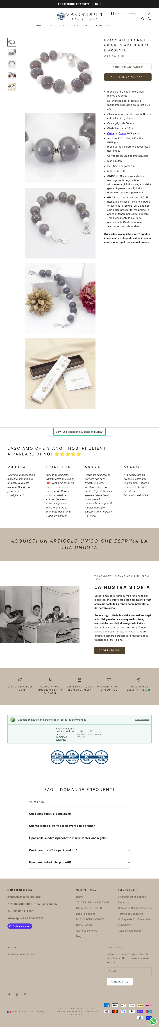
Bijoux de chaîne (85, 913)
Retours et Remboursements (135, 908)
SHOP (48, 25)
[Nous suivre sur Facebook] (9, 994)
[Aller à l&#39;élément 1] (11, 42)
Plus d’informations (142, 720)
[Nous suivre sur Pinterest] (25, 994)
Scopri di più (109, 650)
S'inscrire (119, 981)
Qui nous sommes (102, 25)
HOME (39, 25)
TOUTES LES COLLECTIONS (71, 25)
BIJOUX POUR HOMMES (90, 919)
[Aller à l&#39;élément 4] (11, 75)
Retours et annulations (20, 954)
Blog (120, 25)
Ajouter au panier (128, 67)
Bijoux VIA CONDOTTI (89, 908)
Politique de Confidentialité (134, 919)
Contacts (123, 902)
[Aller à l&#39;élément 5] (11, 86)
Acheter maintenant (128, 76)
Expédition (124, 924)
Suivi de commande (129, 930)
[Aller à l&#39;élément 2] (11, 53)
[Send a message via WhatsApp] (153, 1021)
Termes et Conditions (130, 913)
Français (134, 14)
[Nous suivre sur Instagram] (17, 994)
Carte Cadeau (84, 924)
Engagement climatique (132, 896)
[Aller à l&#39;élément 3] (11, 64)
